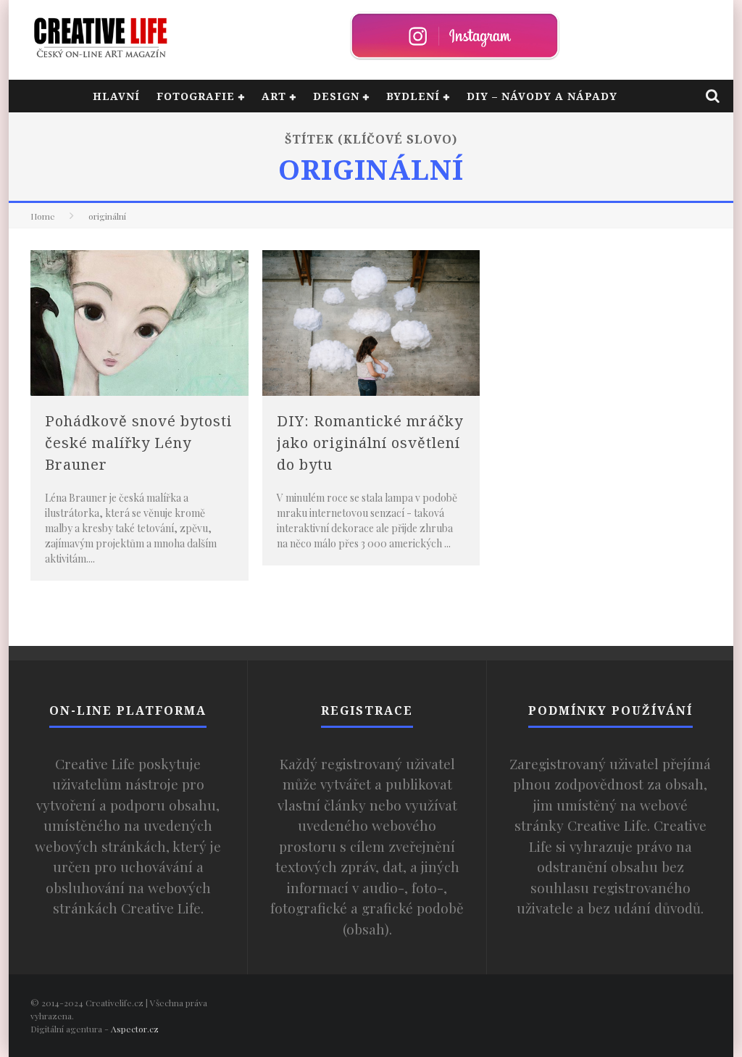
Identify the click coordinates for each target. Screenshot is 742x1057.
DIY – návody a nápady (542, 96)
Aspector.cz (135, 1029)
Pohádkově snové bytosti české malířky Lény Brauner (138, 442)
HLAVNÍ (116, 96)
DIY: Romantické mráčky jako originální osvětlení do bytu (370, 442)
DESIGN (336, 96)
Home (42, 216)
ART (274, 96)
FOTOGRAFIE (196, 96)
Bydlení (413, 96)
